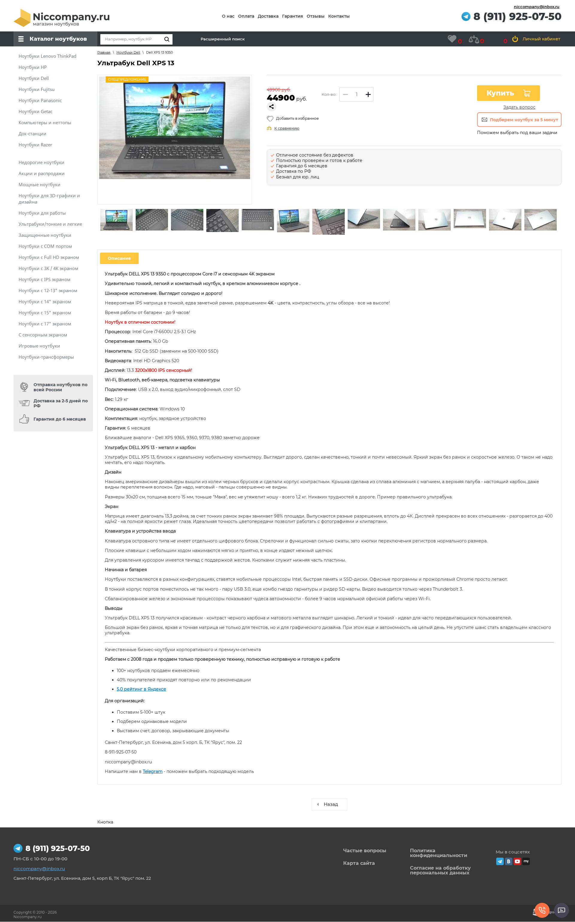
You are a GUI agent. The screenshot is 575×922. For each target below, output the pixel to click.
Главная (104, 52)
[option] (116, 220)
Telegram (153, 771)
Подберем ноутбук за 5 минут (524, 119)
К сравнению (286, 128)
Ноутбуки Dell (128, 52)
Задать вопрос (519, 107)
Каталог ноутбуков (58, 39)
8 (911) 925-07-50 (517, 16)
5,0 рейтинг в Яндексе (141, 689)
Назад (331, 804)
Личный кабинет (541, 39)
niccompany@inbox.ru (536, 6)
